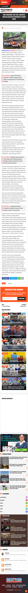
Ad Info (13, 585)
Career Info (20, 587)
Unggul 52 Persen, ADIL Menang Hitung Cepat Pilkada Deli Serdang (14, 362)
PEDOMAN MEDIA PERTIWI (17, 590)
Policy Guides (8, 587)
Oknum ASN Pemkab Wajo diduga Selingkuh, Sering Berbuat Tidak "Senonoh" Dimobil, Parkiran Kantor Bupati (18, 487)
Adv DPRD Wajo (3, 497)
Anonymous (7, 559)
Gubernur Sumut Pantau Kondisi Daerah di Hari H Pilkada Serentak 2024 (13, 323)
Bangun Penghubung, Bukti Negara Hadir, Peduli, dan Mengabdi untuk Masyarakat (18, 521)
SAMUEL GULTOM (8, 564)
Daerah (1, 506)
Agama (1, 503)
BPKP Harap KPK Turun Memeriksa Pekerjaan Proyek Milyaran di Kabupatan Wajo (18, 465)
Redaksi (3, 585)
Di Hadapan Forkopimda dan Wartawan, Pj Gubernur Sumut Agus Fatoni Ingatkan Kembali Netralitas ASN (13, 387)
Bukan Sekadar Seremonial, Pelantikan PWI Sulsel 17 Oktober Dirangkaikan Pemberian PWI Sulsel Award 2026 (19, 543)
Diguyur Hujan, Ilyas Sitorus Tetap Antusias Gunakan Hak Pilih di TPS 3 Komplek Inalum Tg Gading (13, 374)
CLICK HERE (21, 449)
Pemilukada (9, 283)
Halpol (1, 509)
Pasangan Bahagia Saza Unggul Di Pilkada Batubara (13, 349)
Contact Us (9, 585)
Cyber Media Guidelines (21, 585)
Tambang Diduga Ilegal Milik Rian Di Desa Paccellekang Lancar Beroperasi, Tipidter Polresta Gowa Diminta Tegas (18, 536)
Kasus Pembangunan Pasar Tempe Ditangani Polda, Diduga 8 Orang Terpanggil (18, 472)
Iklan (1, 512)
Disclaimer (14, 587)
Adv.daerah (2, 500)
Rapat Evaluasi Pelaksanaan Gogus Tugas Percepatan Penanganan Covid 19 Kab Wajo (18, 479)
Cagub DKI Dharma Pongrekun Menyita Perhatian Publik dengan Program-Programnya (13, 208)
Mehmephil (7, 553)
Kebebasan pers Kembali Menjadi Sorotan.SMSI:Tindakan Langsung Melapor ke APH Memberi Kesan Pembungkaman (18, 529)
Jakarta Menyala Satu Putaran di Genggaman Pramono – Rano (12, 336)
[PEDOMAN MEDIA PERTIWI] (14, 582)
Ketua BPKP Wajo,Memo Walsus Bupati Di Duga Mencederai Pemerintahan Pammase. (18, 458)
